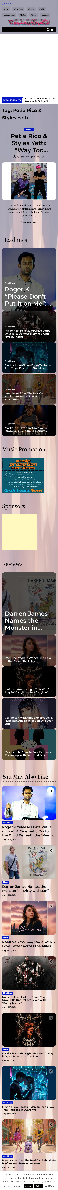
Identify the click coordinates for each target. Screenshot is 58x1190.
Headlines (29, 130)
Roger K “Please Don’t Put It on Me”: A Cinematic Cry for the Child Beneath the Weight (28, 831)
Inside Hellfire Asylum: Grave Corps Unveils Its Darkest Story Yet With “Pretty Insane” (27, 333)
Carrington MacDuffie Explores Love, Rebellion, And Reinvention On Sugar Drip (29, 720)
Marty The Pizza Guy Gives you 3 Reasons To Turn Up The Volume (26, 429)
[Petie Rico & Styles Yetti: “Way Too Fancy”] (29, 181)
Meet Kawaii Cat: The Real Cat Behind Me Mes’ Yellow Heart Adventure (24, 396)
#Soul (33, 14)
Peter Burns (25, 156)
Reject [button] (39, 1186)
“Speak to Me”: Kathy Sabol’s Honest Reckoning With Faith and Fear (28, 754)
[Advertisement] (29, 67)
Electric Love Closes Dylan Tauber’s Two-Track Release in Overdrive (28, 367)
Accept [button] (28, 1186)
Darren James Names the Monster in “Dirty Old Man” (29, 624)
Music (5, 882)
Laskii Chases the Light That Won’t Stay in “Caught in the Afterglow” (27, 691)
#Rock (31, 9)
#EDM (23, 14)
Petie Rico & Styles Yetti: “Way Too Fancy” (29, 146)
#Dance (45, 14)
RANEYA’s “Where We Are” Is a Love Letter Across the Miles (37, 101)
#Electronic (9, 14)
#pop (6, 9)
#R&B (41, 9)
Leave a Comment (29, 222)
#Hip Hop (18, 9)
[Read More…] (29, 215)
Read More (49, 1186)
